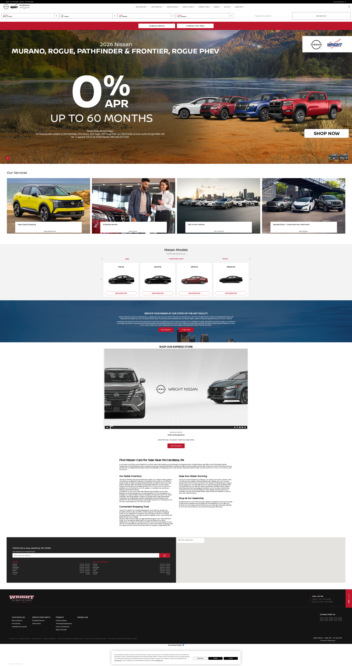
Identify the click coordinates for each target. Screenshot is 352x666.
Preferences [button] (159, 660)
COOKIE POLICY (37, 638)
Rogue (155, 486)
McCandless (223, 468)
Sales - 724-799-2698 (12, 1)
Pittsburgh (123, 470)
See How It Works (176, 432)
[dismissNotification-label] (348, 644)
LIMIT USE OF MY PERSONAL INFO (95, 638)
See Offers (48, 231)
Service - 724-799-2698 (26, 1)
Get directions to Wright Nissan (23, 552)
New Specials (166, 330)
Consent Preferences (327, 641)
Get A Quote (304, 231)
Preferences (200, 658)
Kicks (169, 486)
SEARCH (321, 16)
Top (349, 601)
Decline (215, 658)
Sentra (160, 486)
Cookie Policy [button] (118, 660)
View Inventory (135, 231)
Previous (334, 158)
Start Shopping (176, 446)
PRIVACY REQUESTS (50, 638)
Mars (217, 468)
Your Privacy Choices (175, 645)
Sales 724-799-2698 (321, 599)
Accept (231, 658)
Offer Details (320, 158)
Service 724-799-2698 (322, 602)
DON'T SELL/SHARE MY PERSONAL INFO (70, 638)
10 (346, 96)
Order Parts (186, 330)
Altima (150, 486)
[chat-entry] (345, 657)
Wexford (211, 468)
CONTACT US (13, 638)
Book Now (218, 231)
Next (343, 158)
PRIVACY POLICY (24, 638)
